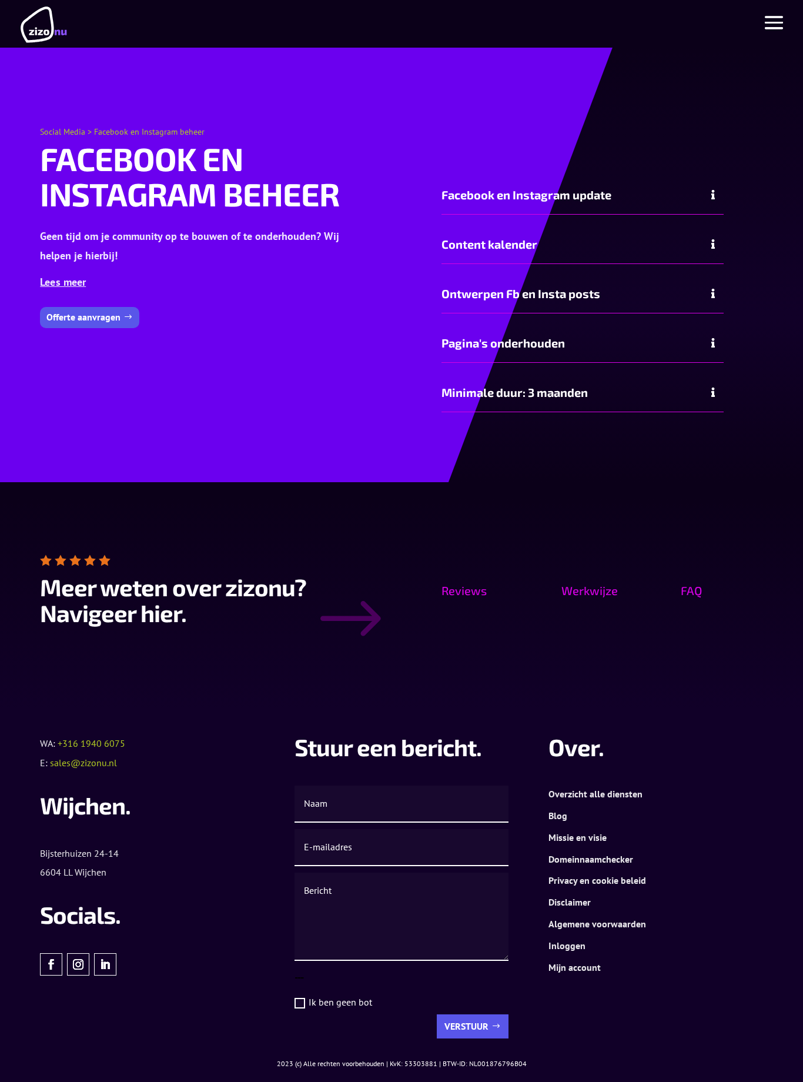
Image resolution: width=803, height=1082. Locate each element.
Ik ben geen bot (340, 1002)
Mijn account (574, 967)
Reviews (464, 590)
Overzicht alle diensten (595, 794)
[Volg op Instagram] (78, 964)
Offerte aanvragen (83, 317)
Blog (557, 815)
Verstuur (466, 1026)
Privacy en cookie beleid (597, 880)
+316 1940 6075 (91, 743)
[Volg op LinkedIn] (105, 964)
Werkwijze (589, 590)
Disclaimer (569, 902)
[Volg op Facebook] (51, 964)
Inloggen (566, 945)
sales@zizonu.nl (83, 763)
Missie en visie (577, 837)
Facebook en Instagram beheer (149, 131)
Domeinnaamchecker (590, 859)
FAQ (691, 590)
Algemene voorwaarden (597, 924)
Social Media (62, 131)
